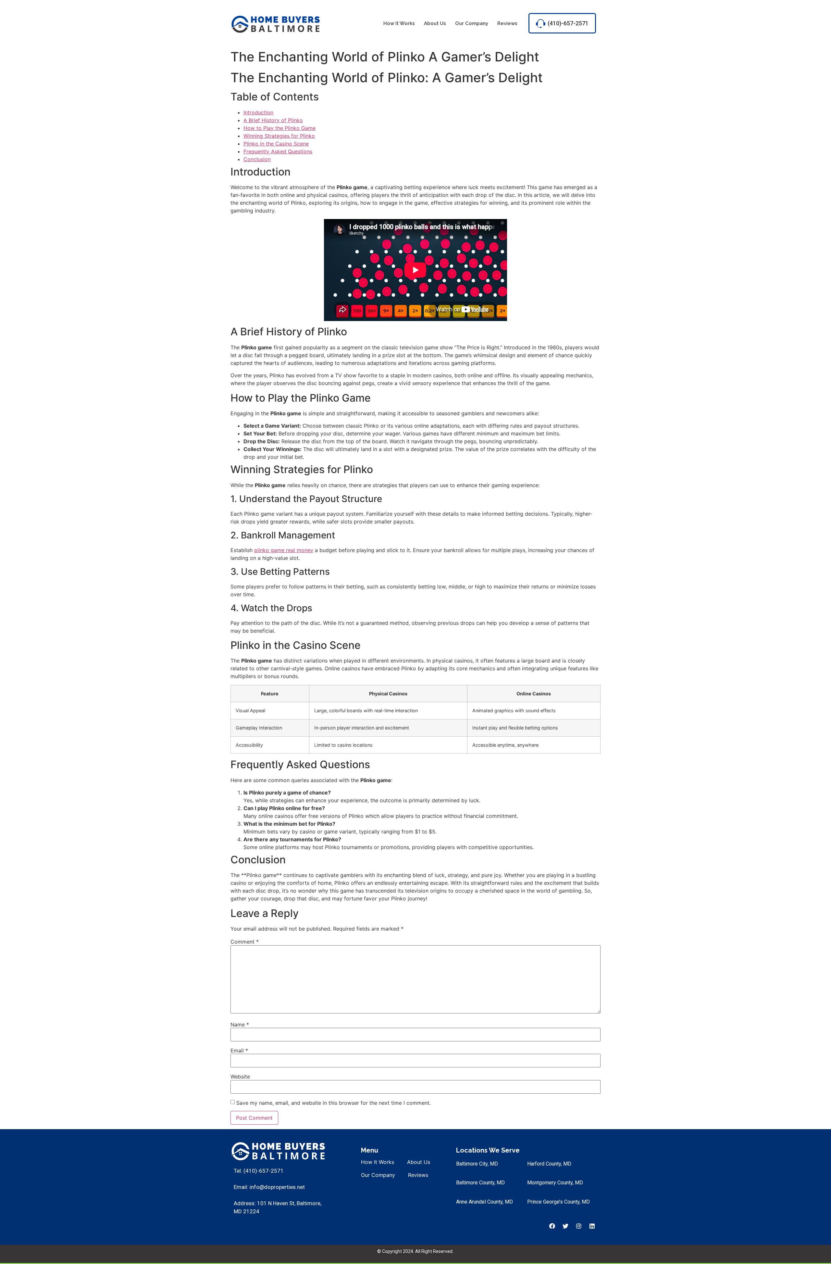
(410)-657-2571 (568, 23)
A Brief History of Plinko (273, 120)
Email (239, 1050)
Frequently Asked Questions (277, 151)
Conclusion (257, 159)
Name (239, 1024)
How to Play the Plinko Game (279, 128)
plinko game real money (283, 550)
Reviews (507, 23)
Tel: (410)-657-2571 (259, 1170)
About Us (435, 23)
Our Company (471, 23)
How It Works (399, 23)
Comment (244, 941)
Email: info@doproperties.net (269, 1187)
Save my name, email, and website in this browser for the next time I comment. (333, 1102)
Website (240, 1076)
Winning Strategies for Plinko (279, 136)
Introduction (258, 112)
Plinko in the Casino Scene (276, 143)
